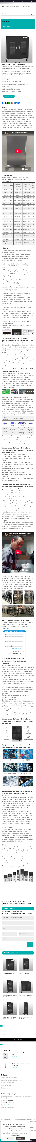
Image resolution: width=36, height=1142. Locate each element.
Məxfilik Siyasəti (15, 1135)
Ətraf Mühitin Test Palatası (9, 1077)
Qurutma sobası (6, 1085)
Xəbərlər (30, 1127)
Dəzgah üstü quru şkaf (9, 973)
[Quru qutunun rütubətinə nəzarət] (26, 986)
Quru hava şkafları (24, 973)
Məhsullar (8, 6)
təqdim (30, 945)
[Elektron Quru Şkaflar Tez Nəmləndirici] (26, 1008)
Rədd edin (10, 1138)
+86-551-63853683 (8, 1100)
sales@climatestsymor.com (12, 1104)
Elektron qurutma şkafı (16, 6)
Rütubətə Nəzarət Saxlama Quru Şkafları (10, 996)
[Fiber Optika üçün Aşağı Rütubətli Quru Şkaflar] (10, 1008)
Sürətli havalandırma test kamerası (11, 1080)
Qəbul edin (20, 1138)
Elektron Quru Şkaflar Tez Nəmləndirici (25, 1018)
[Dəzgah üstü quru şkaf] (10, 964)
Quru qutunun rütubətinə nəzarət (25, 996)
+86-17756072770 (10, 1102)
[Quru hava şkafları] (26, 964)
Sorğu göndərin (8, 96)
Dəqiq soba (4, 1088)
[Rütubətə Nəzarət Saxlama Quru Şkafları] (10, 986)
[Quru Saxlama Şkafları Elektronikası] (16, 47)
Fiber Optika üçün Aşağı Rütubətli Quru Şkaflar (9, 1018)
